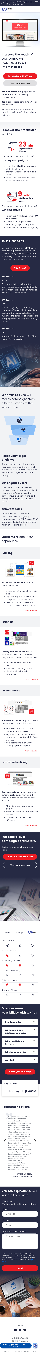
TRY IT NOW (20, 268)
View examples (31, 610)
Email (5, 1209)
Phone (6, 1220)
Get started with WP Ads (20, 76)
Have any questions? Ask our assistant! (14, 1345)
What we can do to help (14, 1232)
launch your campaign (20, 1071)
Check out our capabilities (20, 856)
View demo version (20, 83)
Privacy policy (30, 1351)
